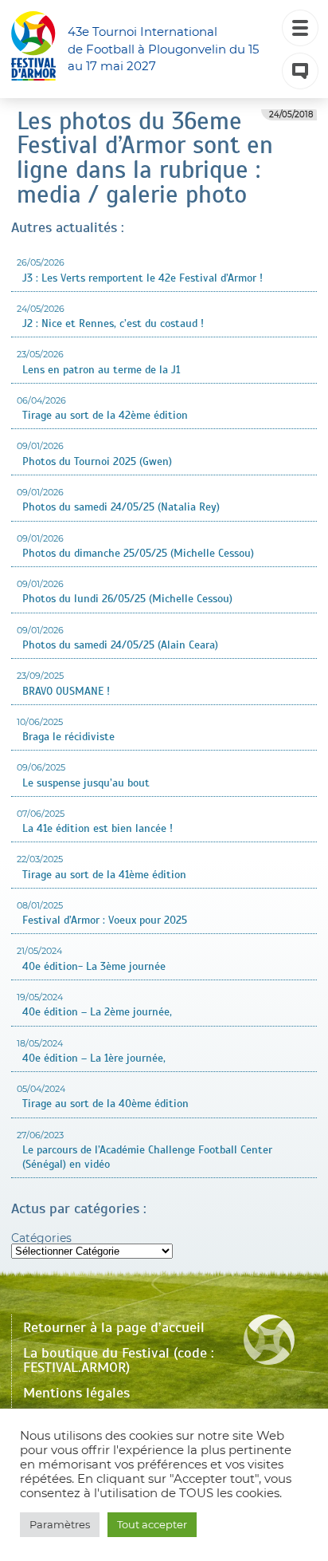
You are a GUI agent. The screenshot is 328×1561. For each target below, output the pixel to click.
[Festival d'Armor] (33, 49)
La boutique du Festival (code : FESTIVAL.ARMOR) (118, 1360)
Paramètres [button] (59, 1524)
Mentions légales (76, 1392)
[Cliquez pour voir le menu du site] (300, 28)
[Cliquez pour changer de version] (300, 71)
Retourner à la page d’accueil (114, 1327)
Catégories (41, 1238)
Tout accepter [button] (152, 1524)
